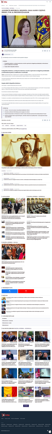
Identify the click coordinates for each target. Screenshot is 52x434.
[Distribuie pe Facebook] (45, 51)
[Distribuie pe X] (49, 51)
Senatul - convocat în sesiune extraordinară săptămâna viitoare (17, 110)
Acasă (4, 5)
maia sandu (13, 125)
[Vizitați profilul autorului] (3, 51)
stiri (3, 125)
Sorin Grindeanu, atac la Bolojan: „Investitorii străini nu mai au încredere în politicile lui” (15, 278)
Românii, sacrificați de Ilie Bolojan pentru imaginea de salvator (17, 111)
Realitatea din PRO (11, 426)
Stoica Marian (31, 342)
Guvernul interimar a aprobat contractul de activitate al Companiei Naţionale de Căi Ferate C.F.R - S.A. (14, 223)
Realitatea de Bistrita (25, 426)
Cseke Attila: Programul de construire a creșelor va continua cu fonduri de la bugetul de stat (25, 401)
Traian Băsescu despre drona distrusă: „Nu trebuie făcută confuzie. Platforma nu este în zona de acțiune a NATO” (9, 401)
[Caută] (47, 2)
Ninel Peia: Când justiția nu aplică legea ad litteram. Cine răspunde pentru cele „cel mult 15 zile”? (42, 345)
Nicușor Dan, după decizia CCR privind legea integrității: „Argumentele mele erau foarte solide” (15, 273)
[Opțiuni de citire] (50, 432)
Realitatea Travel (46, 426)
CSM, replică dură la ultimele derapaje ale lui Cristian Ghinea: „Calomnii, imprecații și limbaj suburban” (25, 364)
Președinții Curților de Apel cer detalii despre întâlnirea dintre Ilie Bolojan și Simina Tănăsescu (22, 167)
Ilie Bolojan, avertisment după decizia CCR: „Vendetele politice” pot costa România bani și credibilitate (15, 238)
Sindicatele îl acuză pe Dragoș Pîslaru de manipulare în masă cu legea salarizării (42, 401)
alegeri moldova (20, 125)
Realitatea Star (15, 424)
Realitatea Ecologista (4, 426)
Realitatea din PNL (27, 424)
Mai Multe (26, 405)
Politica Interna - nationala (13, 5)
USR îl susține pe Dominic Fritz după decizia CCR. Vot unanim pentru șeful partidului (13, 262)
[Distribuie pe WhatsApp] (47, 51)
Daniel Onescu (14, 397)
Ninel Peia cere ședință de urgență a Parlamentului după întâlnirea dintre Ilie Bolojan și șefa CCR (22, 190)
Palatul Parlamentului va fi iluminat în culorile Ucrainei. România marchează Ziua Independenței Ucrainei (25, 113)
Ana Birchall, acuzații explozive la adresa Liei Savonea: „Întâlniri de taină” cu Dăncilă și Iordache (15, 283)
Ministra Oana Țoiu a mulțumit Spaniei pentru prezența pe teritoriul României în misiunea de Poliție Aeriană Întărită (26, 174)
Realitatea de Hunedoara (39, 426)
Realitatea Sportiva (9, 424)
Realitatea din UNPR (12, 50)
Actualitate (4, 170)
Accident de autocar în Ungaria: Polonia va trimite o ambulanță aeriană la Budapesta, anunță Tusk (23, 179)
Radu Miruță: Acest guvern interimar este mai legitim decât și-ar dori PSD (25, 345)
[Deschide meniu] (50, 2)
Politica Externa (6, 178)
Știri (6, 5)
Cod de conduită (22, 418)
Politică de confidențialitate (15, 418)
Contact (2, 418)
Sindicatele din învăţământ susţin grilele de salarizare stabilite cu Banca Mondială (25, 382)
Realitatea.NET (3, 424)
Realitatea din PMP (47, 424)
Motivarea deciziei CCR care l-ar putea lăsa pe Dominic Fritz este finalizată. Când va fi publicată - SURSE (42, 364)
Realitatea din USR (34, 424)
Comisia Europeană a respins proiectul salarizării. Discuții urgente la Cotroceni (14, 268)
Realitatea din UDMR (41, 424)
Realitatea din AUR (17, 426)
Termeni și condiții (7, 418)
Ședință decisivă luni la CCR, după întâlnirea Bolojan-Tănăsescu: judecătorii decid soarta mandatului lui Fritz (25, 184)
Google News (24, 128)
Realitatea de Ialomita (32, 426)
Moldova (7, 125)
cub (25, 125)
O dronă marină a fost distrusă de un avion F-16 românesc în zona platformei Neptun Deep (15, 233)
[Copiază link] (43, 51)
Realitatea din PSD (21, 424)
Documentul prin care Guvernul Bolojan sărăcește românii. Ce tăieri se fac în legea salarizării (42, 382)
